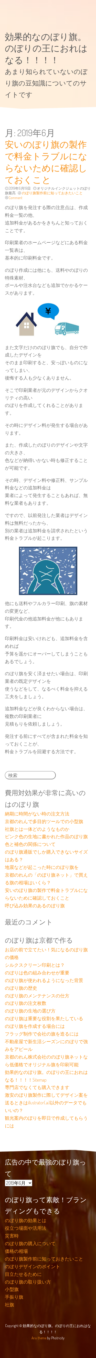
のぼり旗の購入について (30, 1243)
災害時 (12, 1235)
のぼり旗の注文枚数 (25, 1003)
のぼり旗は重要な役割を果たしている (44, 1018)
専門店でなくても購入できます (37, 1087)
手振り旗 (14, 1297)
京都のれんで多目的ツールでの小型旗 (44, 821)
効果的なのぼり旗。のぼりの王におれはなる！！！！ (46, 48)
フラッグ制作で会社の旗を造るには (42, 1034)
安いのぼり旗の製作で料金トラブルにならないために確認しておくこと (46, 161)
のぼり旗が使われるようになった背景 (44, 980)
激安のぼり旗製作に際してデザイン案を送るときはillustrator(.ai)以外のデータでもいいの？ (46, 1102)
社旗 (9, 1304)
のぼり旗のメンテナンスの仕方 (37, 995)
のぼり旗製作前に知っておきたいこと (52, 193)
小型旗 (12, 1289)
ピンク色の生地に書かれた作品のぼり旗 (46, 836)
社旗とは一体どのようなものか (37, 829)
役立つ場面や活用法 (25, 1228)
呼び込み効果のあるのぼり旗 (35, 905)
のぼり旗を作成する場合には (35, 1026)
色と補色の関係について (30, 844)
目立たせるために (23, 1274)
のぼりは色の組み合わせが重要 (37, 972)
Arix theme (38, 1338)
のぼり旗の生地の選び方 (30, 1011)
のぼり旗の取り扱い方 (28, 1282)
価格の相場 (16, 1251)
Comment (15, 198)
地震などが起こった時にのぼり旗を (42, 867)
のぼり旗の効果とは (25, 1220)
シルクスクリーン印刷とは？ (35, 965)
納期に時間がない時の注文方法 (37, 813)
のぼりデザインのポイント (32, 1266)
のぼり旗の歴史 (21, 988)
